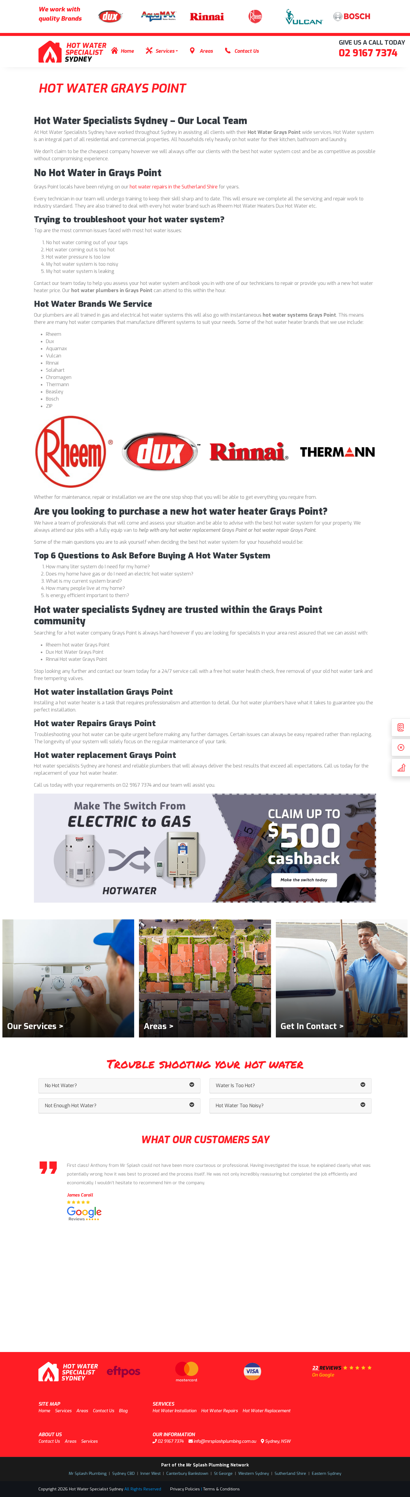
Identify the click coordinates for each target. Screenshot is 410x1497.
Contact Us (246, 51)
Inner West (150, 1473)
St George (223, 1473)
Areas (206, 51)
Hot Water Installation (174, 1411)
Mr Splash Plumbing (88, 1473)
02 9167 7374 (368, 53)
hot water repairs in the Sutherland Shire (174, 187)
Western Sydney (253, 1473)
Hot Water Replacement (267, 1411)
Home (127, 51)
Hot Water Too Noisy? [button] (240, 1105)
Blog (123, 1411)
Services (164, 51)
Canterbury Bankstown (187, 1473)
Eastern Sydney (326, 1473)
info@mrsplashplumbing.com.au (224, 1441)
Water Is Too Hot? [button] (235, 1085)
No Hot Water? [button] (61, 1085)
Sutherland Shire (290, 1473)
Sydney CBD (123, 1473)
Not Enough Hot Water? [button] (70, 1105)
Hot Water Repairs (219, 1411)
